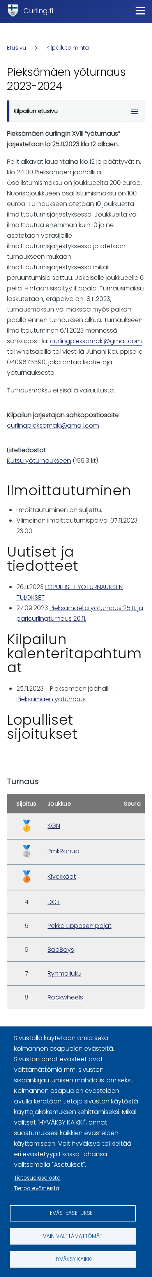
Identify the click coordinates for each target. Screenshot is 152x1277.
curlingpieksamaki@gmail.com (96, 341)
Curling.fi (38, 11)
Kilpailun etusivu (36, 111)
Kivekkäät (62, 876)
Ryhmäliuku (64, 973)
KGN (54, 825)
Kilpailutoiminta (67, 48)
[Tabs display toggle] (134, 111)
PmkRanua (64, 851)
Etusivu (16, 48)
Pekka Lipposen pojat (79, 925)
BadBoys (61, 949)
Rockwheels (65, 997)
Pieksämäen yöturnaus (51, 699)
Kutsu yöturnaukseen (39, 460)
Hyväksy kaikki (72, 1259)
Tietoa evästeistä (36, 1188)
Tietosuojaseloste (37, 1178)
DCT (54, 901)
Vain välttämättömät (73, 1236)
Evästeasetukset (72, 1213)
